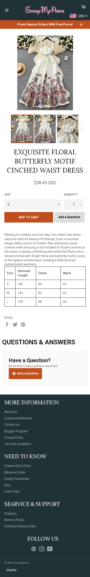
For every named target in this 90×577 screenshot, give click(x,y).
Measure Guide (14, 472)
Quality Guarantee (16, 478)
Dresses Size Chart (17, 465)
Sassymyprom (21, 562)
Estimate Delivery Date (20, 526)
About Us (10, 412)
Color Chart (12, 491)
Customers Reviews (18, 418)
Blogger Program (16, 431)
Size (7, 194)
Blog (7, 485)
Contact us (11, 424)
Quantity (71, 194)
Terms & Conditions (17, 444)
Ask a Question (69, 217)
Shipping (10, 513)
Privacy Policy (13, 437)
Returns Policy (14, 520)
